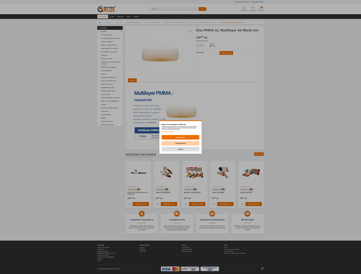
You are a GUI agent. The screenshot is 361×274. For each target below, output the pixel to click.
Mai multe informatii (168, 131)
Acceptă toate (180, 137)
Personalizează (180, 143)
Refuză (180, 149)
